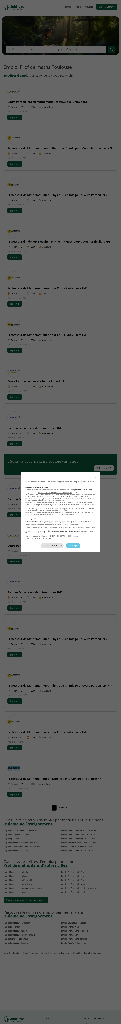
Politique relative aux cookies (38, 538)
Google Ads (65, 521)
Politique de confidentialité (61, 536)
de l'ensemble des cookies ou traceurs (55, 492)
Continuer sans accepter (88, 477)
